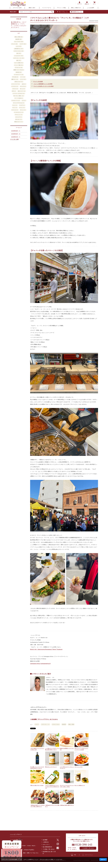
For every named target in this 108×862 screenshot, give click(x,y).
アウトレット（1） (18, 114)
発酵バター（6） (15, 79)
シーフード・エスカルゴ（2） (19, 93)
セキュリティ (46, 844)
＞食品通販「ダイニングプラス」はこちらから (44, 719)
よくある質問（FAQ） (17, 839)
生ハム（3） (22, 88)
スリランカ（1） (15, 109)
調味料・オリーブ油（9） (19, 69)
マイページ (79, 3)
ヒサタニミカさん (55, 724)
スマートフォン (89, 855)
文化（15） (19, 53)
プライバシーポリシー (45, 859)
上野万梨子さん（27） (18, 48)
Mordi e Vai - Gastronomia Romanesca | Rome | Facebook (46, 649)
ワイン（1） (14, 107)
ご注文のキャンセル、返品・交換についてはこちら (24, 853)
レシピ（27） (18, 46)
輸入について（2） (21, 91)
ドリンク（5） (23, 79)
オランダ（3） (23, 86)
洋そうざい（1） (18, 119)
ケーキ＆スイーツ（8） (18, 74)
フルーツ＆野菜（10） (18, 62)
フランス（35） (14, 43)
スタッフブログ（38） (18, 41)
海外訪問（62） (19, 39)
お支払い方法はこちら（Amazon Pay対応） (23, 849)
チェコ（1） (14, 105)
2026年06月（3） (16, 134)
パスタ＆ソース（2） (16, 100)
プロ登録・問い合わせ (48, 849)
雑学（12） (19, 60)
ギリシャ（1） (23, 109)
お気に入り (87, 3)
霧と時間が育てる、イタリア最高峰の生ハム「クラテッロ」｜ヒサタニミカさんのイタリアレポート (18, 24)
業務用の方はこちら (77, 11)
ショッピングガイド (16, 834)
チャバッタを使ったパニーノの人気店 (43, 86)
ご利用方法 (46, 842)
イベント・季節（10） (18, 65)
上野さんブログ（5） (19, 81)
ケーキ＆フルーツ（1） (18, 112)
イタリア (37, 724)
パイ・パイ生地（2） (19, 98)
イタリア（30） (23, 43)
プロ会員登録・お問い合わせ (88, 848)
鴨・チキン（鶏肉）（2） (19, 95)
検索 (52, 11)
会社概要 (45, 839)
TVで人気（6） (15, 76)
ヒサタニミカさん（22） (19, 51)
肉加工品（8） (19, 72)
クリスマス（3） (14, 86)
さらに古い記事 (14, 139)
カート (94, 3)
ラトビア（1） (22, 105)
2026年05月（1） (16, 137)
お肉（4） (24, 84)
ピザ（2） (24, 100)
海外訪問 (64, 724)
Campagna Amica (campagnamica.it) (40, 663)
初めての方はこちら (63, 11)
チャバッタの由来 (38, 81)
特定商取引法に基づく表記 (49, 852)
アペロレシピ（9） (19, 67)
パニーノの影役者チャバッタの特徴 (43, 84)
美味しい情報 (71, 724)
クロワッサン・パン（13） (18, 58)
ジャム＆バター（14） (18, 55)
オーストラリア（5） (16, 84)
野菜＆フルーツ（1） (19, 121)
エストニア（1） (18, 117)
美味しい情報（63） (19, 36)
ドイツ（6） (22, 76)
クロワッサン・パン (45, 724)
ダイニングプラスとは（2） (18, 102)
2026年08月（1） (16, 131)
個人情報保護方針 (47, 847)
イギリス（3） (15, 88)
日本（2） (14, 91)
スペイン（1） (22, 107)
